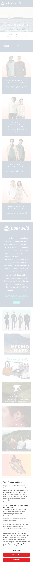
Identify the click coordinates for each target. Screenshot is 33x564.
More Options (16, 550)
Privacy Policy (25, 542)
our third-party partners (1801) (12, 492)
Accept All (16, 560)
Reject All (16, 554)
